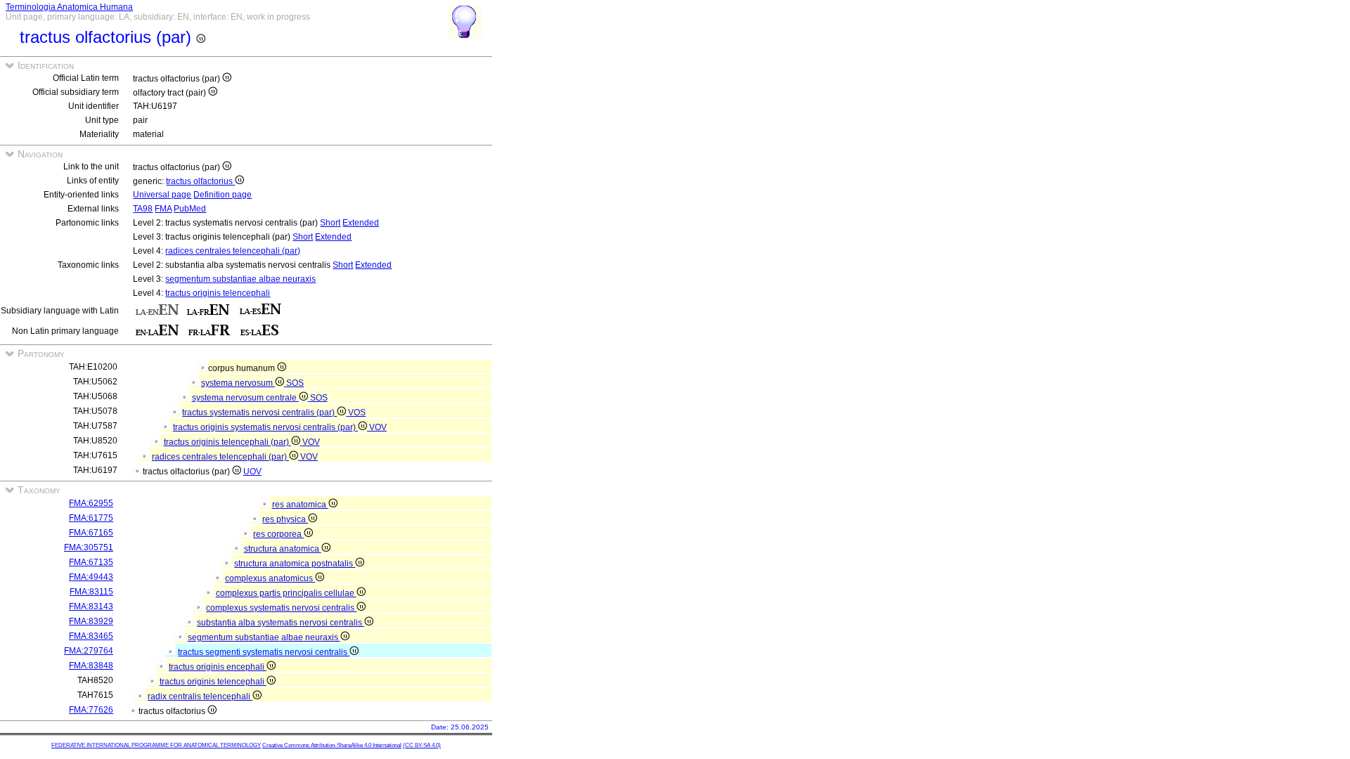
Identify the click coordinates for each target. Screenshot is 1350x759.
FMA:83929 (91, 621)
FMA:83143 (91, 606)
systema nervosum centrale (245, 398)
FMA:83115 (91, 592)
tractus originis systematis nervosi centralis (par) (265, 427)
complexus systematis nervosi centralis (281, 608)
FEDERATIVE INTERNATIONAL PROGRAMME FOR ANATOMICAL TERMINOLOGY (156, 745)
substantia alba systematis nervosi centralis (280, 623)
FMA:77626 (91, 710)
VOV (378, 427)
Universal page (162, 195)
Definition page (222, 195)
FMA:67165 (91, 533)
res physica (285, 519)
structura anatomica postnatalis (294, 564)
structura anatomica (282, 549)
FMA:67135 (91, 562)
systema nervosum (238, 383)
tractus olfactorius (200, 181)
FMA (163, 209)
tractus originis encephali (217, 667)
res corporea (278, 534)
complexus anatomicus (270, 578)
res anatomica (300, 505)
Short (330, 223)
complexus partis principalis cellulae (286, 593)
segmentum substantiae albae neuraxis (240, 279)
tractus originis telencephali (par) (227, 442)
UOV (252, 471)
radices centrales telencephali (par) (232, 251)
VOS (357, 412)
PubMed (190, 209)
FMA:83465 (91, 636)
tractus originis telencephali (217, 293)
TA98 (143, 209)
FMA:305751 (88, 547)
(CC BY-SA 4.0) (422, 745)
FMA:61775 (91, 518)
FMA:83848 (91, 665)
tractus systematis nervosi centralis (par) (259, 412)
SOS (295, 383)
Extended (360, 223)
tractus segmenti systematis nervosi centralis (263, 652)
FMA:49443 (91, 577)
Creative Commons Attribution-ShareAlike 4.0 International (331, 745)
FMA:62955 (91, 503)
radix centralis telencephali (200, 696)
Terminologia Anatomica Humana (69, 7)
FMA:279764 (88, 651)
